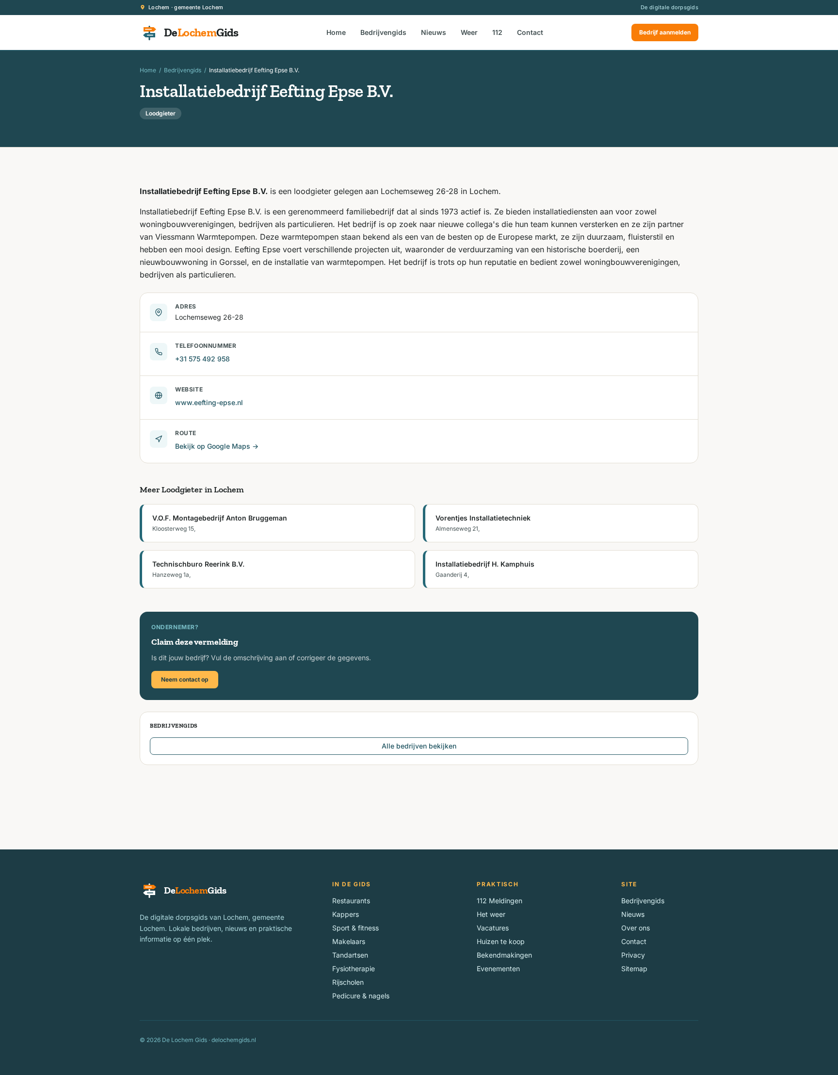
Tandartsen (350, 955)
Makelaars (348, 941)
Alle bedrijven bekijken (419, 746)
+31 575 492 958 (202, 359)
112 (497, 32)
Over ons (635, 928)
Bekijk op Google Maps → (216, 446)
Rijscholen (348, 982)
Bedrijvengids (383, 32)
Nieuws (433, 32)
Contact (530, 32)
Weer (469, 32)
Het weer (491, 914)
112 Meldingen (499, 900)
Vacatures (493, 928)
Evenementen (498, 968)
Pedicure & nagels (360, 996)
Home (336, 32)
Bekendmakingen (504, 955)
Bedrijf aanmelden (665, 32)
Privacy (633, 955)
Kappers (345, 914)
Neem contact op (185, 679)
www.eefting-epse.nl (209, 402)
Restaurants (351, 900)
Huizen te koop (501, 941)
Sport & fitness (355, 928)
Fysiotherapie (353, 968)
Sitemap (634, 968)
